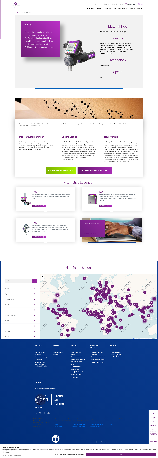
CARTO (154, 338)
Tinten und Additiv (76, 374)
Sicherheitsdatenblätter (98, 359)
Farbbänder (74, 377)
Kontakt (120, 4)
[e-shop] (142, 4)
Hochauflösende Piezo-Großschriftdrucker (78, 360)
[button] (42, 276)
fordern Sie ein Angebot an (59, 170)
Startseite (18, 12)
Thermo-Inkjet (75, 369)
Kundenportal (105, 4)
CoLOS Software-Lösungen (58, 353)
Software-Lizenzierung (97, 362)
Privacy (56, 425)
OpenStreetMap (142, 338)
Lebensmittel (39, 359)
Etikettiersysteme (76, 366)
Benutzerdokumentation (98, 357)
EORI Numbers (58, 426)
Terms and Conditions (78, 426)
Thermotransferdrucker (78, 357)
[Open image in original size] (15, 5)
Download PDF (38, 205)
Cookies (110, 425)
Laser (72, 364)
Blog (113, 4)
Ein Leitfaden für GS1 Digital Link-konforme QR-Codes (41, 364)
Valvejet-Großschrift (77, 372)
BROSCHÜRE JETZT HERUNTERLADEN (93, 170)
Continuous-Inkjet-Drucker (76, 353)
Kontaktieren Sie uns (90, 234)
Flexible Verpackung (41, 357)
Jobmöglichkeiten (116, 352)
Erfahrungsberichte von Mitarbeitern (116, 356)
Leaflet (135, 338)
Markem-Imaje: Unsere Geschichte (45, 388)
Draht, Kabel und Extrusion (40, 353)
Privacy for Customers (78, 425)
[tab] (41, 347)
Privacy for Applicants (96, 425)
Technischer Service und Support (97, 353)
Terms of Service (95, 426)
